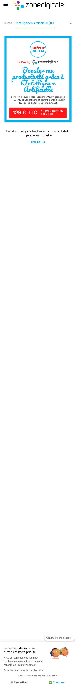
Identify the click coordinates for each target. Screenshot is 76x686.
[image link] (38, 5)
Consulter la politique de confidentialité (23, 670)
